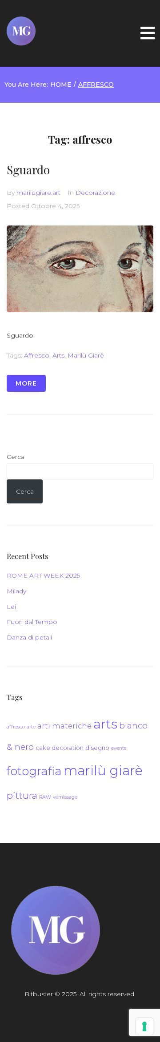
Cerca (15, 457)
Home (61, 84)
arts (58, 355)
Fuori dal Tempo (32, 622)
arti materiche (64, 725)
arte (31, 727)
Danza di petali (29, 637)
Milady (16, 591)
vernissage (65, 797)
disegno (97, 747)
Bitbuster (38, 994)
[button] (148, 33)
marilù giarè (86, 355)
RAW (45, 797)
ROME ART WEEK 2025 (43, 575)
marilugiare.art (38, 193)
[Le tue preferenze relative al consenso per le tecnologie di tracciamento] (144, 1026)
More (26, 383)
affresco (36, 355)
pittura (22, 795)
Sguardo (28, 169)
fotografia (34, 771)
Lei (11, 607)
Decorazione (95, 193)
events (118, 748)
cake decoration (60, 747)
